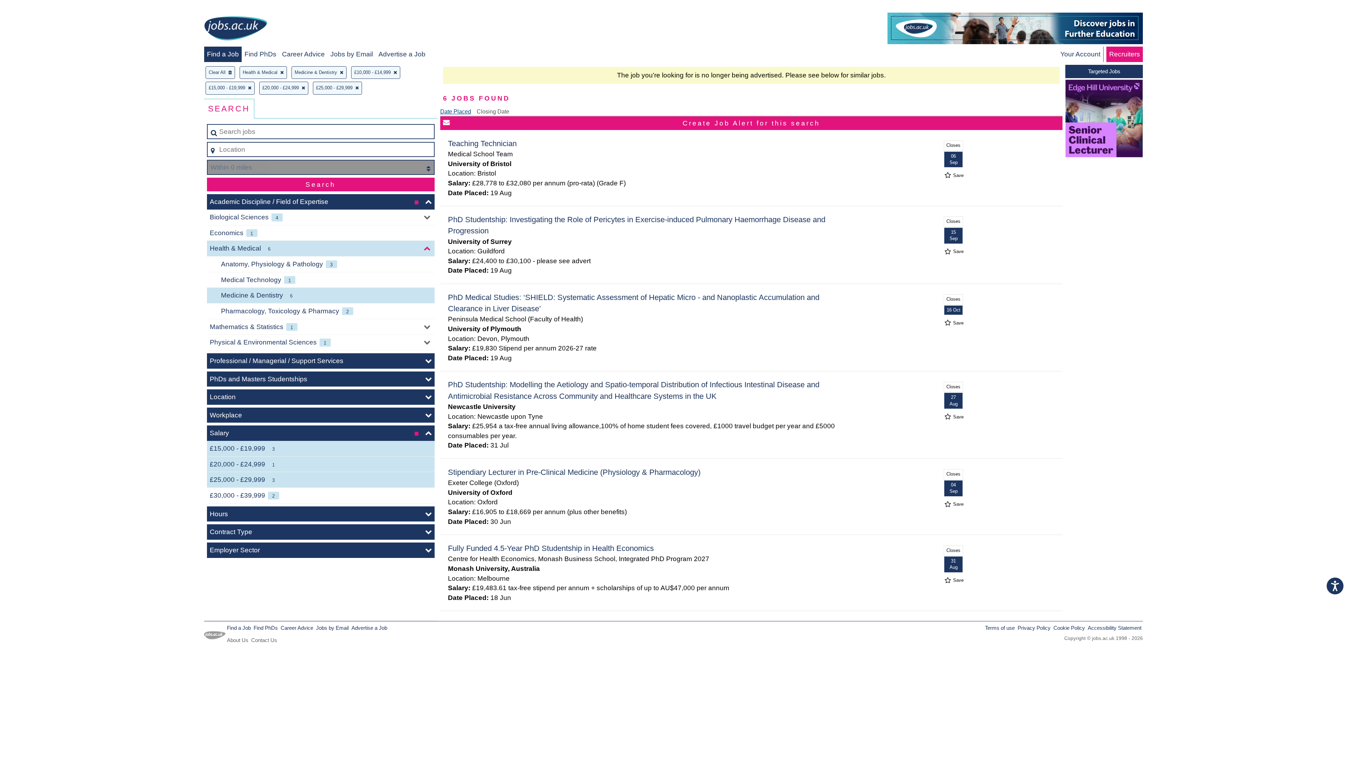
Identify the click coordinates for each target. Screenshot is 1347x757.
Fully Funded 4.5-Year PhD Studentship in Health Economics (551, 548)
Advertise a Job (401, 54)
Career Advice (303, 54)
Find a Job (223, 54)
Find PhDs (260, 54)
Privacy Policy (1034, 628)
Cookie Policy (1069, 628)
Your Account (1080, 54)
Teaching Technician (482, 143)
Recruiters (1124, 54)
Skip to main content (33, 7)
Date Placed (455, 112)
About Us (237, 640)
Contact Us (264, 640)
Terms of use (1000, 628)
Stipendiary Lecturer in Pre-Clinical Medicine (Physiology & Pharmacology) (574, 472)
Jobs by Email (351, 54)
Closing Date (493, 112)
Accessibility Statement (1114, 628)
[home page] (235, 29)
